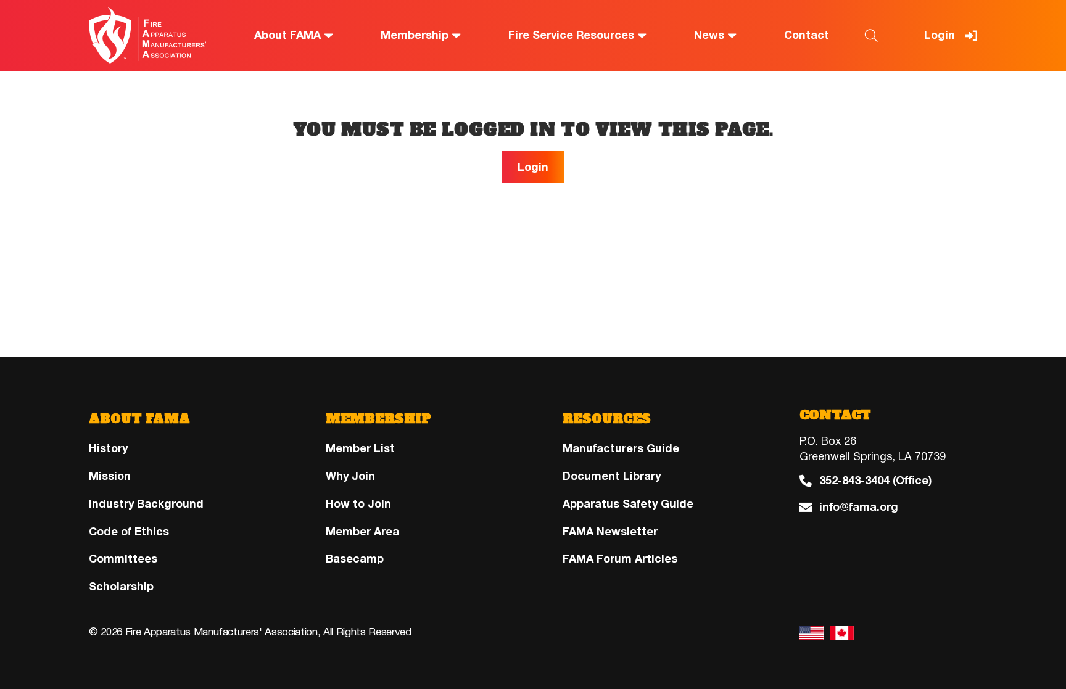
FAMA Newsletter (610, 531)
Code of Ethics (129, 531)
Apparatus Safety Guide (628, 504)
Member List (360, 448)
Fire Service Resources (571, 35)
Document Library (612, 476)
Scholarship (121, 586)
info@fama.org (858, 507)
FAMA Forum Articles (620, 559)
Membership (414, 35)
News (709, 35)
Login (939, 35)
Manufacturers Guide (621, 448)
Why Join (350, 476)
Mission (110, 476)
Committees (123, 559)
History (108, 448)
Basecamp (355, 559)
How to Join (358, 504)
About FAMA (287, 35)
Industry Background (146, 504)
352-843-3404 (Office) (875, 480)
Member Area (362, 531)
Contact (806, 35)
